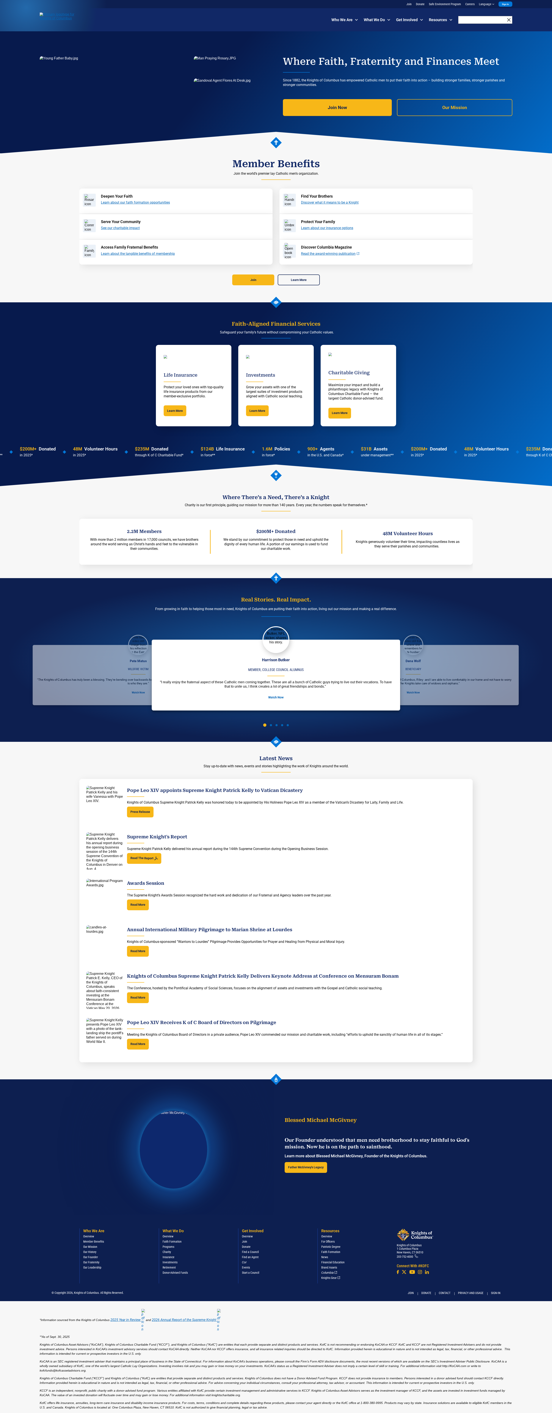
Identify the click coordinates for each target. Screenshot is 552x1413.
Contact (444, 1293)
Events (246, 1267)
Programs (168, 1246)
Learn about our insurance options (327, 228)
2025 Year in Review (125, 1320)
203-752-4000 (405, 1256)
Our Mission (454, 107)
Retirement (169, 1267)
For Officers (328, 1241)
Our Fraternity (91, 1262)
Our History (89, 1252)
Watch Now (138, 692)
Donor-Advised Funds (175, 1272)
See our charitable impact (120, 228)
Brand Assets (329, 1267)
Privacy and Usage (470, 1293)
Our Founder (90, 1257)
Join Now (337, 107)
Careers (470, 4)
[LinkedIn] (427, 1272)
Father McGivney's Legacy (306, 1167)
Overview (88, 1236)
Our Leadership (92, 1267)
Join (409, 4)
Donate (420, 4)
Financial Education (333, 1262)
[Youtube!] (412, 1272)
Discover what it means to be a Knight (330, 202)
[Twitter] (404, 1272)
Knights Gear (329, 1278)
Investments (170, 1262)
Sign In (505, 4)
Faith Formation (172, 1241)
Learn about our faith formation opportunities (135, 202)
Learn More (299, 280)
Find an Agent (250, 1257)
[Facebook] (398, 1272)
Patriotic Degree (330, 1246)
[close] (509, 20)
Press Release (140, 812)
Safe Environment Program (445, 4)
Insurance (168, 1257)
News (324, 1257)
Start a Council (250, 1272)
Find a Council (250, 1252)
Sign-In (495, 1293)
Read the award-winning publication (328, 254)
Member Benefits (93, 1241)
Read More (137, 904)
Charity (167, 1252)
